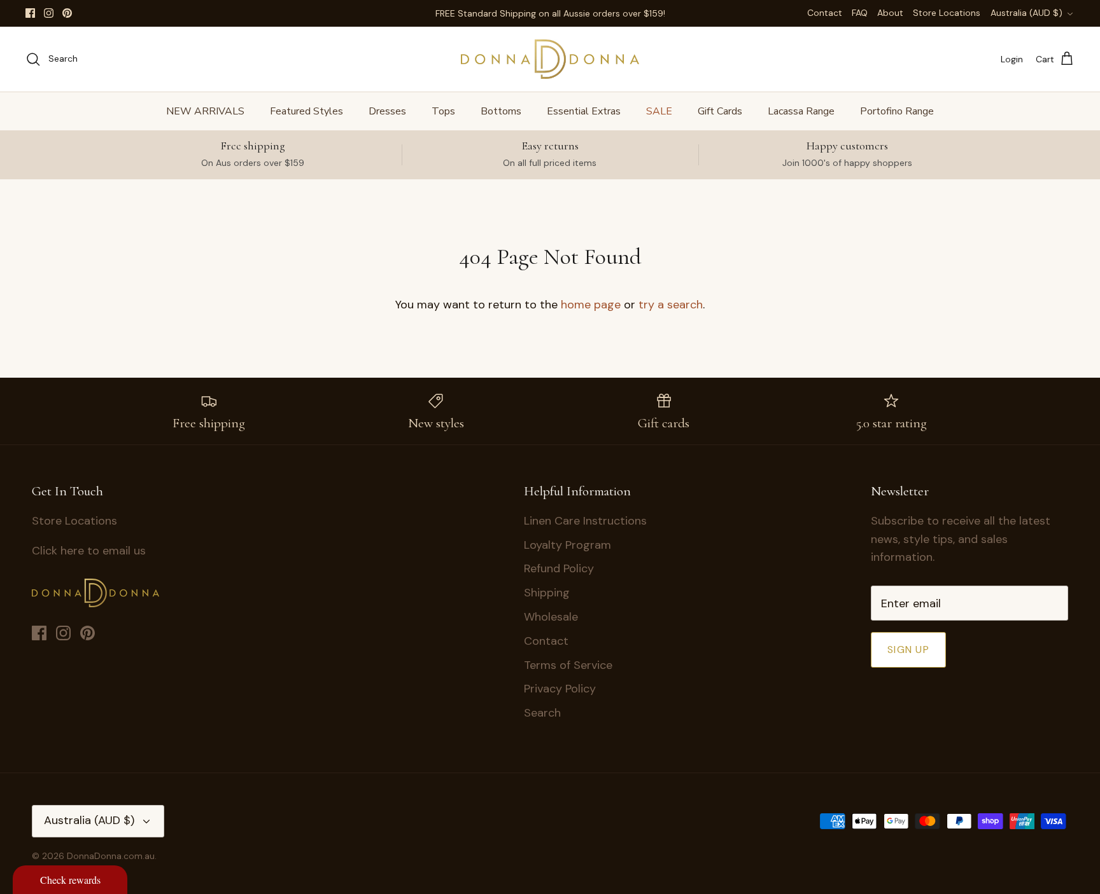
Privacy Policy (560, 688)
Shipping (547, 592)
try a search (670, 304)
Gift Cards (720, 111)
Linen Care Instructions (585, 520)
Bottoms (501, 111)
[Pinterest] (67, 13)
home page (591, 304)
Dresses (387, 111)
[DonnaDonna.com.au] (550, 59)
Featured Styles (306, 111)
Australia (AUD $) (1026, 12)
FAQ (860, 12)
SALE (659, 111)
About (890, 12)
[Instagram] (48, 13)
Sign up (908, 649)
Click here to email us (89, 550)
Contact (824, 12)
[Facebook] (30, 13)
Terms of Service (568, 665)
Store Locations (946, 12)
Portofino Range (897, 111)
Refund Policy (559, 568)
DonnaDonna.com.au (111, 856)
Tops (443, 111)
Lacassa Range (801, 111)
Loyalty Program (567, 545)
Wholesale (551, 616)
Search (542, 712)
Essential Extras (584, 111)
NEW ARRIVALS (205, 111)
